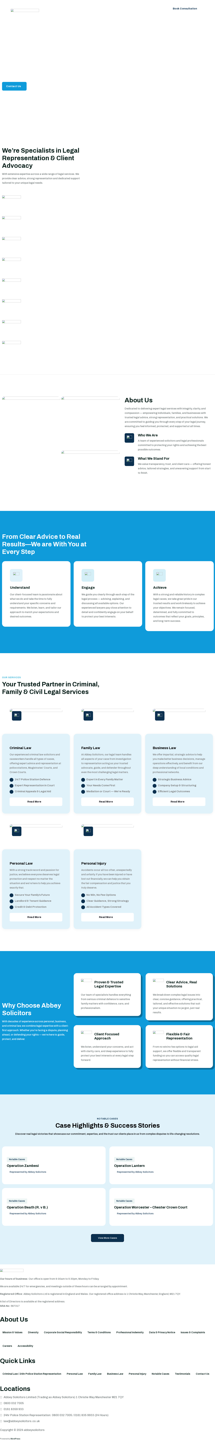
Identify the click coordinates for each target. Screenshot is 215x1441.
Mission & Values (13, 1332)
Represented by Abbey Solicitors (28, 1172)
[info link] (16, 575)
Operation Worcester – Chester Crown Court (150, 1207)
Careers (7, 1346)
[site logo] (25, 13)
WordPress (15, 1439)
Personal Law (135, 6)
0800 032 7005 (14, 1403)
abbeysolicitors (34, 1430)
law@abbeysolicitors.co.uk (22, 1421)
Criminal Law (66, 6)
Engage (88, 588)
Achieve (160, 588)
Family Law (88, 6)
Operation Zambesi (23, 1166)
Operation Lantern (129, 1166)
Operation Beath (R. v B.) (27, 1207)
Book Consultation (185, 8)
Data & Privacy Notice (162, 1332)
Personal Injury (48, 20)
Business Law (111, 6)
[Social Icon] (193, 71)
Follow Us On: (193, 82)
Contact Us (69, 20)
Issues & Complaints (193, 1332)
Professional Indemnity (130, 1332)
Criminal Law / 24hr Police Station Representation (32, 1373)
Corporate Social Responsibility (63, 1332)
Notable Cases (17, 1159)
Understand (20, 588)
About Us (45, 6)
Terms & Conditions (99, 1332)
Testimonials (182, 1373)
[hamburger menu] (200, 18)
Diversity (33, 1332)
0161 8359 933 (14, 1409)
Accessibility (25, 1346)
